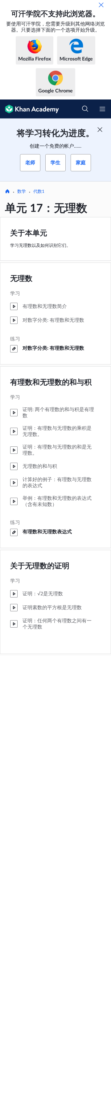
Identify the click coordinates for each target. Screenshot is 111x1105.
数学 (21, 191)
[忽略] (101, 5)
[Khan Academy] (29, 109)
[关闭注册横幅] (100, 129)
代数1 (38, 191)
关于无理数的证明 (39, 566)
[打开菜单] (102, 109)
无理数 (21, 278)
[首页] (7, 192)
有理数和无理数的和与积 (51, 382)
